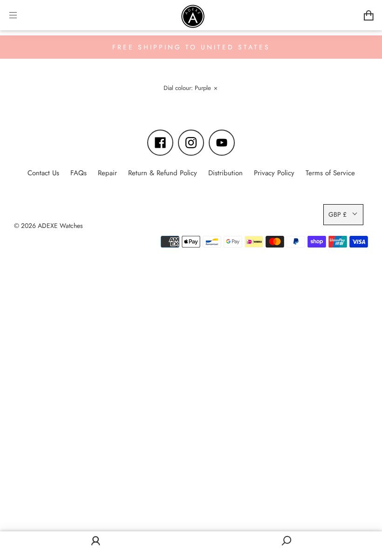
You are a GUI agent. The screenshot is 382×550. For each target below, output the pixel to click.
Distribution (225, 173)
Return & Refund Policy (162, 173)
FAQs (78, 173)
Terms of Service (330, 173)
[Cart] (369, 15)
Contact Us (43, 173)
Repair (107, 173)
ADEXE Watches (60, 225)
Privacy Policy (274, 173)
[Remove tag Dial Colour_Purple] (190, 89)
